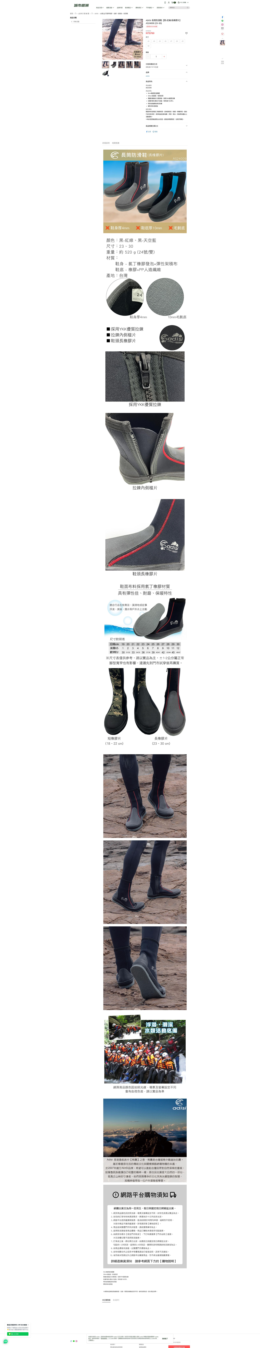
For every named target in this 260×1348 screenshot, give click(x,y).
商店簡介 (112, 1344)
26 (165, 41)
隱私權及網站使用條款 (116, 1347)
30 (148, 46)
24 (154, 41)
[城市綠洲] (81, 5)
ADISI (148, 76)
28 (177, 41)
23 (148, 41)
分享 (149, 131)
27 (171, 41)
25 (160, 41)
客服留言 (141, 1344)
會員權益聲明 (142, 1347)
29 (182, 41)
